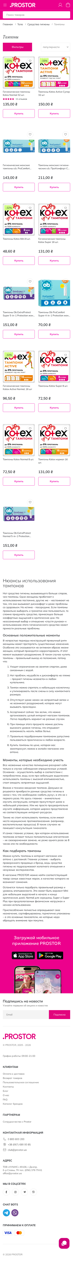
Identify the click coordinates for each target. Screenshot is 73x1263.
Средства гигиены (38, 24)
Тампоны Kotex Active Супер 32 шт (54, 93)
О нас (6, 1095)
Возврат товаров (12, 1078)
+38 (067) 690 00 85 (19, 1144)
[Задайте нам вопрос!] (64, 1245)
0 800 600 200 (16, 1139)
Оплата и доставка (13, 1073)
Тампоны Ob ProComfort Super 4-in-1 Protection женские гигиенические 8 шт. (54, 314)
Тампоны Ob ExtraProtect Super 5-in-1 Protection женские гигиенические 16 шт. (18, 314)
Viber (33, 1192)
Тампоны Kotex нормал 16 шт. (53, 461)
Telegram (24, 1192)
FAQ (5, 1099)
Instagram (15, 1192)
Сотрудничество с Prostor (17, 1121)
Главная (8, 24)
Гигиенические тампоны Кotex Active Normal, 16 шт (17, 387)
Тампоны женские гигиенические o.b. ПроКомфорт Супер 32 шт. (54, 167)
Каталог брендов (13, 1103)
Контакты (8, 1086)
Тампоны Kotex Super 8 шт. (53, 385)
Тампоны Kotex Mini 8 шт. (16, 238)
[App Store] (23, 955)
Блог (5, 1090)
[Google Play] (50, 955)
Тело (20, 24)
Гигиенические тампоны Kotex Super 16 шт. (52, 240)
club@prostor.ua (17, 1149)
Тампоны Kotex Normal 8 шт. (18, 459)
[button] (30, 61)
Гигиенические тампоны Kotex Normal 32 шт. (16, 93)
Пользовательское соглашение (21, 1082)
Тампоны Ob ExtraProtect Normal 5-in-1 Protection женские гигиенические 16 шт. (18, 535)
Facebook (6, 1192)
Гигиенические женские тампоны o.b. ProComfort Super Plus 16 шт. (16, 167)
